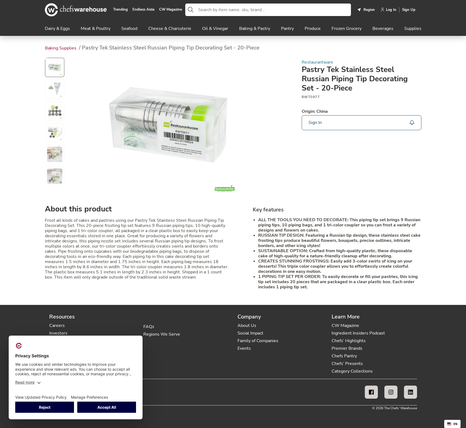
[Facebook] (371, 392)
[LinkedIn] (410, 392)
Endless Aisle (143, 10)
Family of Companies (257, 341)
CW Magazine (170, 10)
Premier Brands (347, 348)
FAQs (148, 326)
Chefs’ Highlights (349, 341)
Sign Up (408, 9)
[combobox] (273, 10)
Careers (57, 325)
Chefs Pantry (344, 356)
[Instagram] (390, 392)
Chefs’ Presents (347, 363)
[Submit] (190, 10)
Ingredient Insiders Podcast (358, 333)
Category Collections (352, 371)
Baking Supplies (61, 48)
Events (244, 348)
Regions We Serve (161, 334)
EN (455, 424)
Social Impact (250, 333)
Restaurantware (317, 62)
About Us (246, 325)
